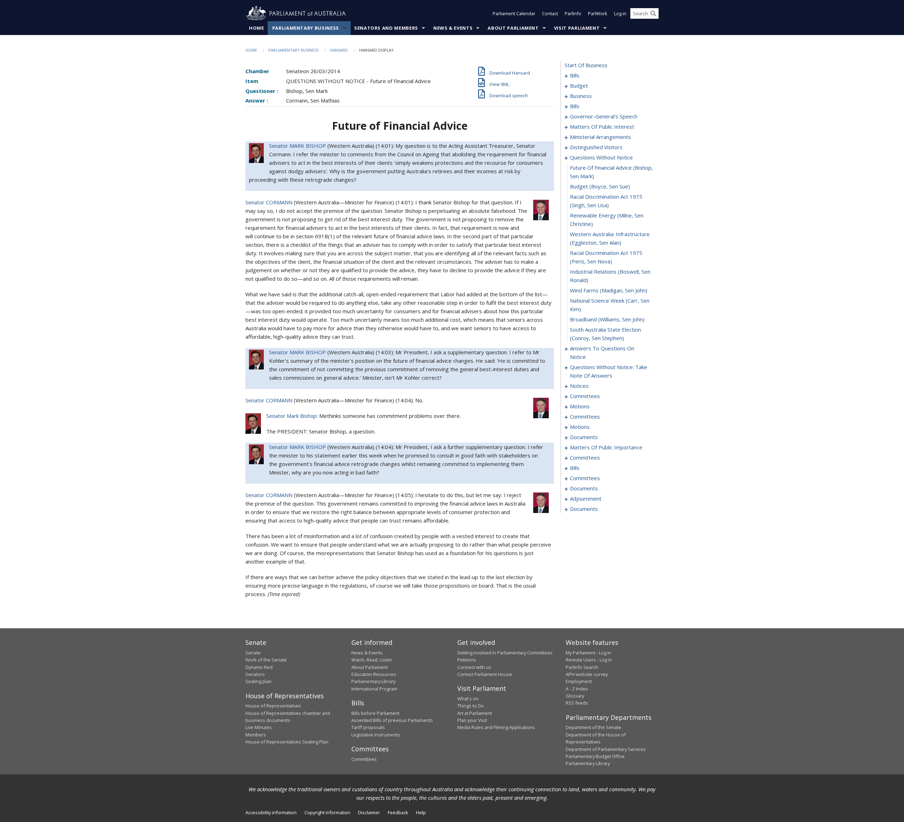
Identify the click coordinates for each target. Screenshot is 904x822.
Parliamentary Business (305, 28)
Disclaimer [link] (369, 812)
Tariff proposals (368, 727)
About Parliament (513, 28)
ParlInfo (573, 13)
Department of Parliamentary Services (606, 749)
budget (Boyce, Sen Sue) (600, 186)
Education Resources (373, 674)
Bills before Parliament (375, 713)
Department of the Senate (593, 727)
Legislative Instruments (375, 734)
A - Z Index (577, 689)
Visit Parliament (577, 28)
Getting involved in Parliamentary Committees (505, 652)
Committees (364, 759)
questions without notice (601, 157)
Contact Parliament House (484, 674)
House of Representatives (273, 706)
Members (255, 734)
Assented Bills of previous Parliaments (392, 720)
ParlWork (597, 13)
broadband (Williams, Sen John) (607, 319)
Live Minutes (258, 727)
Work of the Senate (266, 660)
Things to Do (470, 706)
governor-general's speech (603, 116)
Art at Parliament (474, 713)
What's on (467, 698)
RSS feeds (577, 703)
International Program (374, 689)
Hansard (339, 50)
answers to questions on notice (602, 352)
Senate (253, 652)
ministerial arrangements (600, 136)
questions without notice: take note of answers (608, 371)
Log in (620, 13)
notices (579, 385)
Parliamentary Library (373, 681)
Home (256, 28)
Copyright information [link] (327, 812)
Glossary (575, 696)
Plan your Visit (472, 720)
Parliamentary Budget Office (595, 756)
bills (574, 75)
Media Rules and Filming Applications (496, 727)
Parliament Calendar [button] (514, 13)
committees (585, 396)
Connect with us (474, 667)
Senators (255, 674)
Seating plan (258, 681)
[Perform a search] (653, 13)
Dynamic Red (259, 667)
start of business (586, 65)
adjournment (585, 498)
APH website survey (587, 674)
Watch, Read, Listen (371, 660)
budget (579, 85)
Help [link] (421, 812)
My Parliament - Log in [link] (588, 652)
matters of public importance (606, 447)
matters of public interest (602, 126)
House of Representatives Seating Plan (286, 742)
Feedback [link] (398, 812)
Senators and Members (386, 28)
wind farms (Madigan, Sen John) (608, 290)
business (581, 95)
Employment (579, 681)
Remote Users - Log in (589, 660)
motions (580, 406)
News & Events (452, 28)
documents (584, 437)
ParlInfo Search (582, 667)
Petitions (466, 660)
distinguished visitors (596, 147)
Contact (550, 13)
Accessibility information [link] (271, 812)
